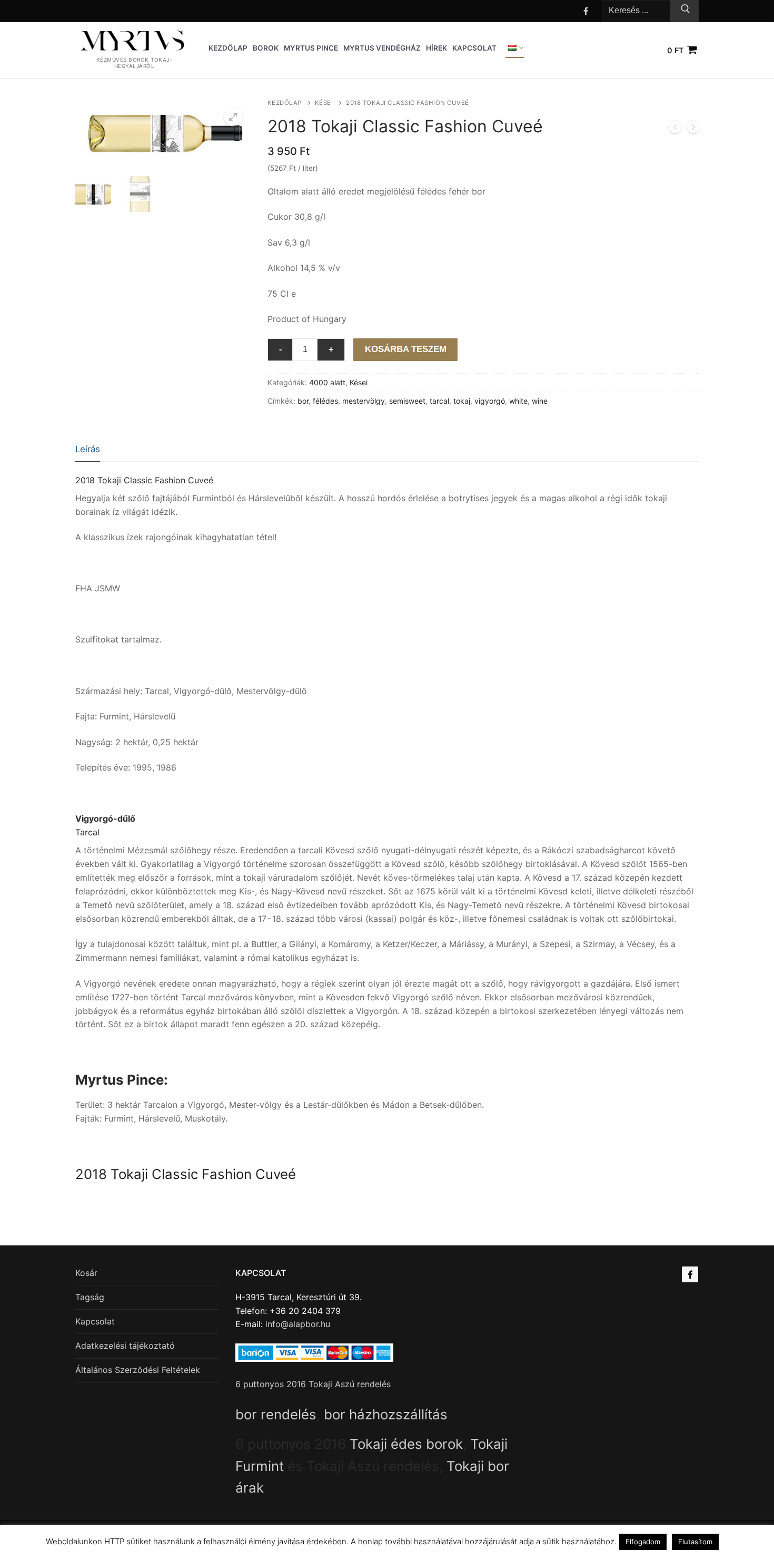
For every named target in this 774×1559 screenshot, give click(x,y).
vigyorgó (489, 400)
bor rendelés (275, 1414)
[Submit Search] (684, 11)
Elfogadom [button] (643, 1541)
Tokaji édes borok (406, 1444)
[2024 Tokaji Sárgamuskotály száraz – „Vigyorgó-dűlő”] (693, 129)
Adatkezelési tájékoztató (125, 1345)
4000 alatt (327, 382)
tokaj (461, 400)
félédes (325, 400)
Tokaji (129, 1174)
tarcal (439, 400)
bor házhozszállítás (386, 1414)
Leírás (87, 449)
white (518, 400)
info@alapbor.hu (297, 1324)
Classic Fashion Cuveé (224, 1174)
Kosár (86, 1273)
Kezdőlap (284, 102)
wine (540, 400)
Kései (324, 102)
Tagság (89, 1297)
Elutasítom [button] (695, 1541)
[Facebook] (585, 10)
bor (303, 400)
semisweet (407, 400)
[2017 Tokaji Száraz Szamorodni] (675, 129)
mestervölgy (363, 400)
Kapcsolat (95, 1321)
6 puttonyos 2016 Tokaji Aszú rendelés (313, 1384)
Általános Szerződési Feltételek (137, 1370)
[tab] (87, 450)
